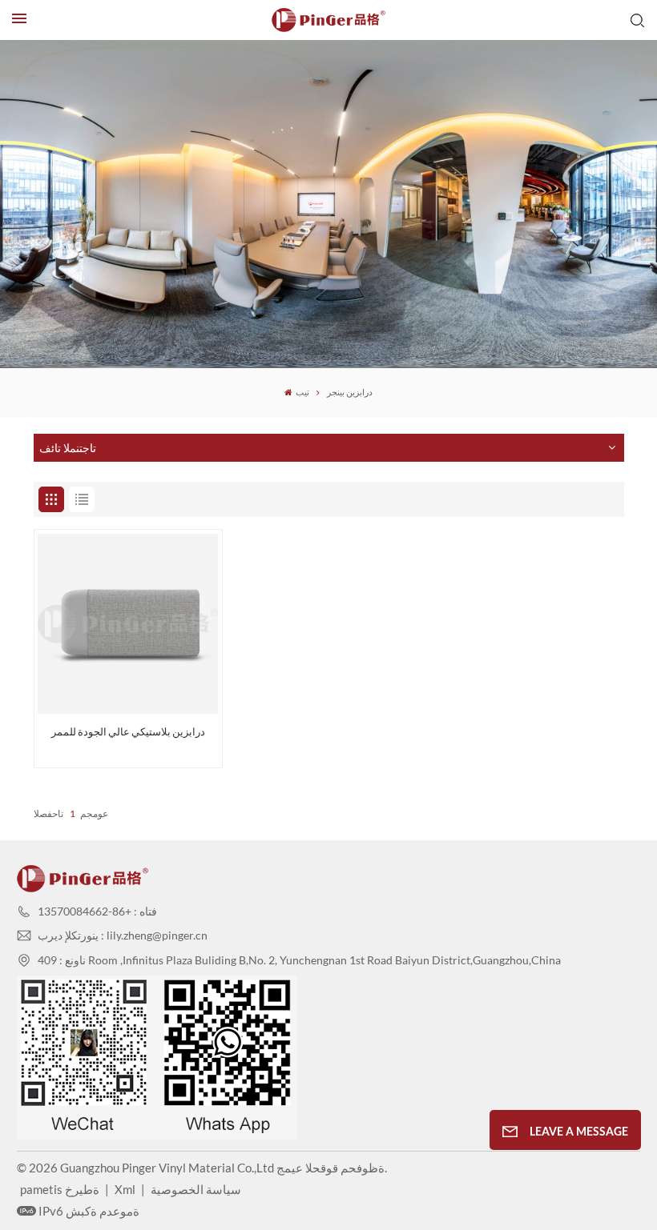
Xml (125, 1189)
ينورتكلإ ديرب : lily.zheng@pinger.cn (123, 935)
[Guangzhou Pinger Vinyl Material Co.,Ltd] (328, 20)
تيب (301, 392)
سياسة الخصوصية (196, 1189)
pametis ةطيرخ (59, 1189)
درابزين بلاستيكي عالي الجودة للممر (128, 732)
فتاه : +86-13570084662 (97, 911)
